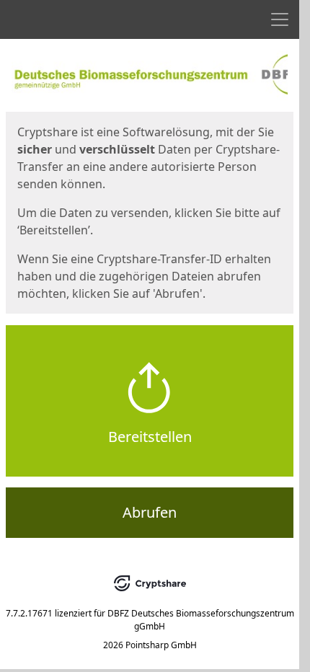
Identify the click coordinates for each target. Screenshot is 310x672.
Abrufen (150, 512)
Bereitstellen (150, 436)
